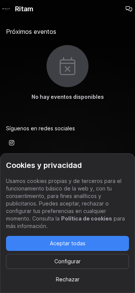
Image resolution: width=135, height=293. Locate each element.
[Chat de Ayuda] (129, 9)
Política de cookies (86, 218)
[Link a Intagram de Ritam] (11, 142)
